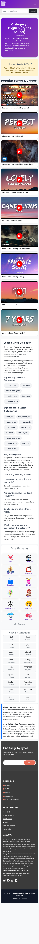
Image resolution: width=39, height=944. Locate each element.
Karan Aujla (7, 829)
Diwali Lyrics (25, 427)
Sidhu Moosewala (9, 825)
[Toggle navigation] (35, 4)
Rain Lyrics (25, 443)
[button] (10, 559)
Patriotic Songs (11, 396)
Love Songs (26, 385)
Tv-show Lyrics (25, 422)
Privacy (7, 792)
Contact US (9, 796)
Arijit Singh (6, 812)
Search (33, 11)
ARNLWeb (24, 899)
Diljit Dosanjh (7, 819)
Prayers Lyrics (11, 422)
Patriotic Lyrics (11, 443)
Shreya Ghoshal (8, 815)
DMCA (7, 789)
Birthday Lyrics (11, 427)
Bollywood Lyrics (12, 401)
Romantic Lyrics (11, 385)
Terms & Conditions (12, 800)
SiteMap (7, 785)
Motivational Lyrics (13, 391)
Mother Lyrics (23, 433)
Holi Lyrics (9, 433)
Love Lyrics (10, 417)
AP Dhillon (6, 822)
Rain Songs (26, 396)
